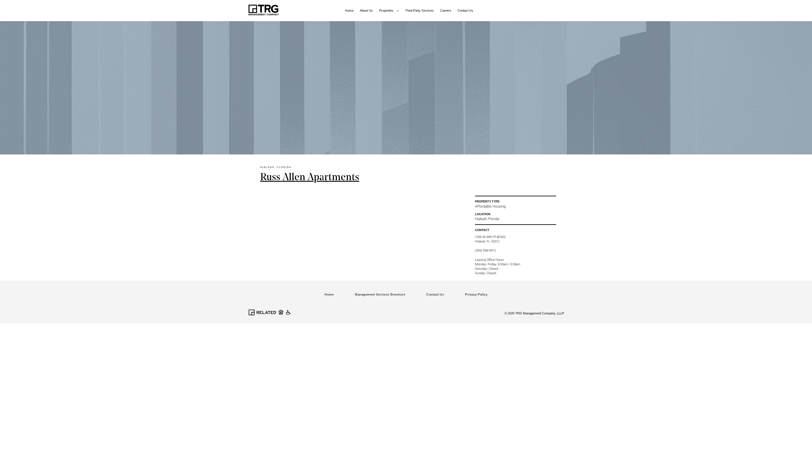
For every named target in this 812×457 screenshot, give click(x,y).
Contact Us (435, 294)
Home (329, 294)
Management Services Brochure (380, 294)
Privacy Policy (476, 294)
